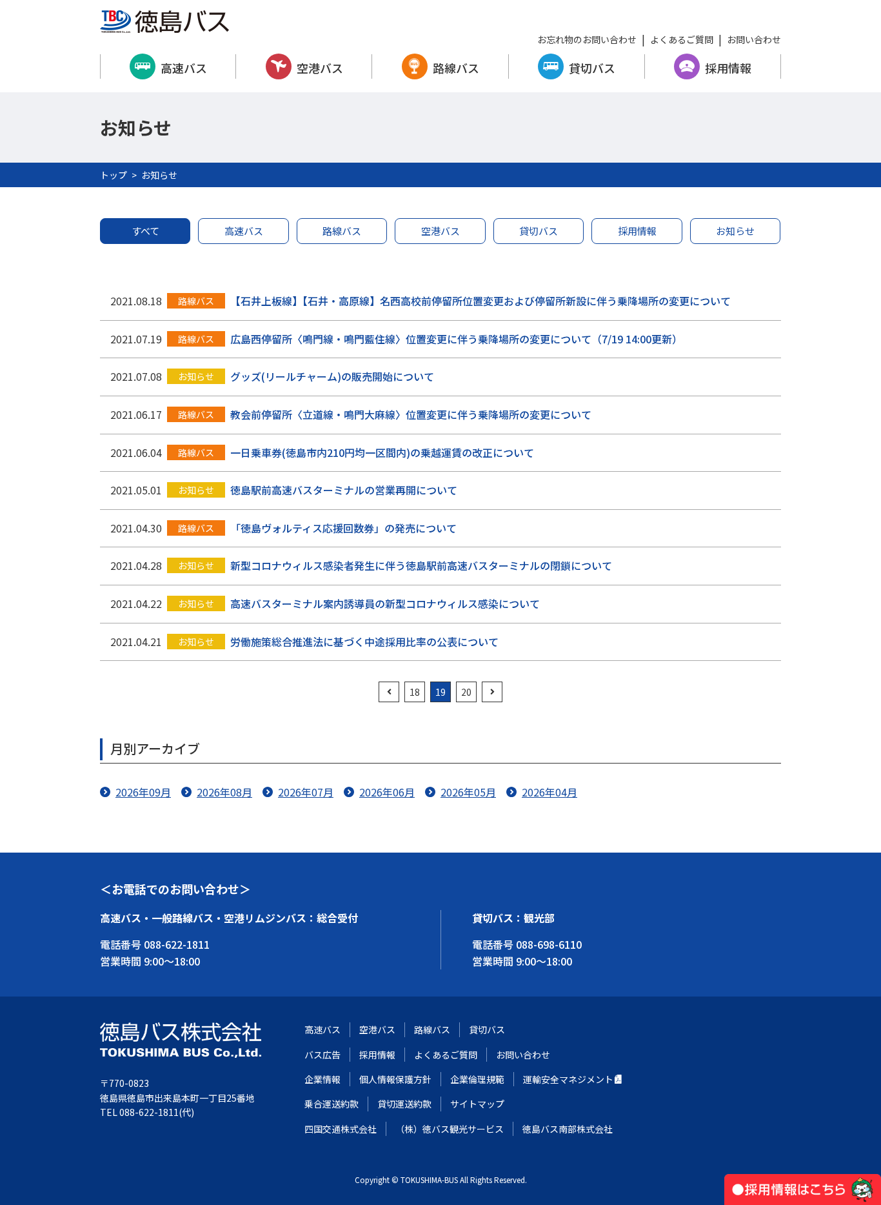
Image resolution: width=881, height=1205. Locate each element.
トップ (113, 174)
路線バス (456, 67)
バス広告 (322, 1054)
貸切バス (592, 67)
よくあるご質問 (681, 39)
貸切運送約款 (404, 1103)
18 (415, 691)
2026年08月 (224, 792)
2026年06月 (387, 792)
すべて (145, 231)
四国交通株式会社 (340, 1128)
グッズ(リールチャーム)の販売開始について (332, 376)
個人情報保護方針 (395, 1079)
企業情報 (322, 1079)
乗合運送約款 (331, 1103)
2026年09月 (143, 792)
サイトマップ (477, 1103)
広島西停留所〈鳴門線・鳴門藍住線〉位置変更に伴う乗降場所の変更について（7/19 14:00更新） (456, 339)
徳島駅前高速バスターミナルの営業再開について (343, 490)
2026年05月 (468, 792)
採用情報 (728, 67)
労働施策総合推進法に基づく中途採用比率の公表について (364, 641)
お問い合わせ (754, 39)
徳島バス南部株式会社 (567, 1128)
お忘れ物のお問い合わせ (587, 39)
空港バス (320, 67)
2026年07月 (305, 792)
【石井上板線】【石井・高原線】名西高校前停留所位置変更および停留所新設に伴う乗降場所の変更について (480, 301)
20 (466, 691)
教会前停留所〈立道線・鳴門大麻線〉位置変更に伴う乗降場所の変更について (410, 414)
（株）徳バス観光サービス (449, 1128)
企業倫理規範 (477, 1079)
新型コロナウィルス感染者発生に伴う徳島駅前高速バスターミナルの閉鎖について (421, 565)
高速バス (184, 67)
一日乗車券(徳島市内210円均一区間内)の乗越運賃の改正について (382, 452)
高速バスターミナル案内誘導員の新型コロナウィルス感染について (385, 603)
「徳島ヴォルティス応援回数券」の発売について (343, 528)
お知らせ (735, 231)
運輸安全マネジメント (568, 1079)
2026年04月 (549, 792)
